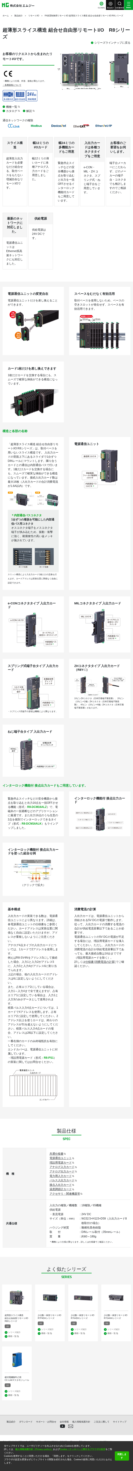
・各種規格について (12, 85)
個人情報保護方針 (81, 1421)
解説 (29, 111)
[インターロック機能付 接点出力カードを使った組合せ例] (33, 861)
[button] (4, 1467)
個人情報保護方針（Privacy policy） (34, 1449)
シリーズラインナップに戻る (112, 42)
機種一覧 (11, 106)
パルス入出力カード (62, 1180)
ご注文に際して (101, 1421)
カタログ (11, 111)
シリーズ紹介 (14, 1332)
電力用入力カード (61, 1175)
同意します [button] (121, 1456)
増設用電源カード (61, 1162)
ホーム (6, 15)
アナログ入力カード (62, 1166)
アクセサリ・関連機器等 (65, 1193)
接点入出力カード (61, 1184)
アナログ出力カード (62, 1171)
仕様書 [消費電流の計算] (100, 961)
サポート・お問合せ (46, 1421)
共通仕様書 (56, 1153)
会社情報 (64, 1421)
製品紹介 (18, 15)
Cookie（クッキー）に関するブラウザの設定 (82, 1449)
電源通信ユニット (61, 1158)
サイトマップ (119, 1421)
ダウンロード (26, 1421)
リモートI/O (33, 15)
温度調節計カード (61, 1189)
